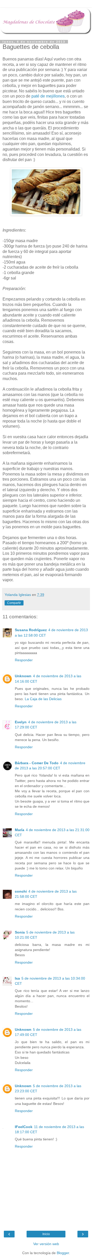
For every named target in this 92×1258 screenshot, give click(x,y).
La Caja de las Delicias (43, 699)
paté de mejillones (48, 96)
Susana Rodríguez (31, 630)
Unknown (23, 676)
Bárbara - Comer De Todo (37, 763)
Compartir (14, 603)
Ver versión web (46, 1244)
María (19, 830)
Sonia (20, 932)
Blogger (63, 1253)
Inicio (46, 1234)
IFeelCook (23, 1127)
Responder (24, 660)
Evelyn (21, 722)
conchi (21, 891)
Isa (17, 978)
